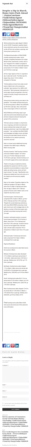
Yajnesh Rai (7, 3)
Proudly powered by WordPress (9, 445)
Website (4, 397)
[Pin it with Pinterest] (13, 34)
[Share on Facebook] (4, 34)
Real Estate (21, 352)
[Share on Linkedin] (17, 34)
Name (4, 384)
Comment (5, 365)
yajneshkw (14, 352)
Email (4, 391)
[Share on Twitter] (8, 34)
